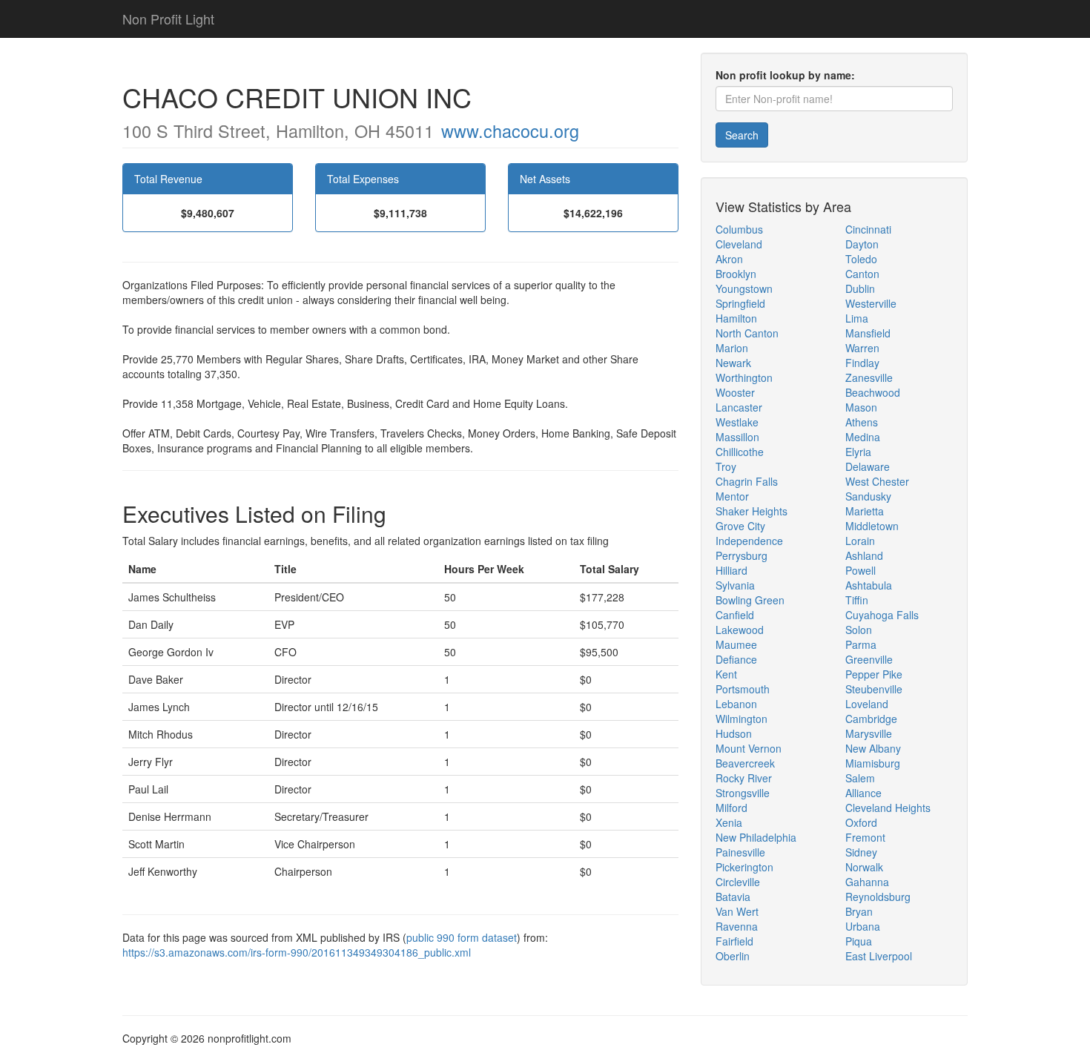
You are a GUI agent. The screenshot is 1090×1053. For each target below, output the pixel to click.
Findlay (862, 362)
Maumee (736, 644)
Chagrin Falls (747, 481)
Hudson (734, 733)
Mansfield (868, 333)
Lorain (860, 540)
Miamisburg (872, 763)
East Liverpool (878, 955)
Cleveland (739, 244)
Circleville (738, 881)
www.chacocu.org (510, 130)
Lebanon (736, 703)
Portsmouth (743, 688)
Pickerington (744, 866)
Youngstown (744, 288)
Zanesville (869, 377)
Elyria (858, 451)
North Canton (747, 333)
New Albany (873, 748)
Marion (732, 347)
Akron (729, 258)
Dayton (862, 244)
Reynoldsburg (878, 896)
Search (742, 135)
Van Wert (737, 911)
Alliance (863, 792)
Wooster (735, 392)
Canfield (735, 614)
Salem (860, 777)
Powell (860, 570)
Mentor (732, 496)
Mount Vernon (749, 748)
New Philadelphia (756, 837)
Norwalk (864, 866)
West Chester (877, 481)
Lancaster (739, 407)
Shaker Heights (751, 511)
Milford (731, 807)
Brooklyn (736, 273)
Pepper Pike (873, 674)
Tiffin (856, 599)
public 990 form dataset (461, 937)
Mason (861, 407)
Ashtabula (868, 585)
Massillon (737, 436)
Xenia (729, 822)
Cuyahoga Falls (882, 614)
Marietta (864, 511)
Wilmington (741, 718)
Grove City (740, 525)
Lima (856, 318)
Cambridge (871, 718)
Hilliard (731, 570)
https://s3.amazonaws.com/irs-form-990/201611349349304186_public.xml (296, 952)
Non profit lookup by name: (785, 74)
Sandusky (868, 496)
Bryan (859, 911)
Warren (862, 347)
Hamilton (736, 318)
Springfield (740, 303)
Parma (860, 644)
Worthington (744, 377)
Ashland (864, 555)
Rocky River (744, 777)
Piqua (858, 941)
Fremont (865, 837)
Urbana (862, 926)
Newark (733, 362)
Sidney (861, 852)
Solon (858, 629)
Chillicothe (740, 451)
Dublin (860, 288)
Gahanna (867, 881)
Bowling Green (750, 599)
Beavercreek (745, 763)
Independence (749, 540)
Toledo (861, 258)
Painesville (740, 852)
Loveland (866, 703)
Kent (726, 674)
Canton (862, 273)
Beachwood (872, 392)
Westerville (870, 303)
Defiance (736, 659)
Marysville (868, 733)
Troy (726, 466)
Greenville (869, 659)
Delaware (867, 466)
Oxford (861, 822)
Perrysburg (741, 555)
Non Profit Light (168, 18)
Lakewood (740, 629)
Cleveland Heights (888, 807)
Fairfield (734, 941)
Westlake (737, 422)
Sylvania (735, 585)
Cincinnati (868, 229)
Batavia (733, 896)
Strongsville (743, 792)
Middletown (872, 525)
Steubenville (873, 688)
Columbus (739, 229)
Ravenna (737, 926)
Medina (862, 436)
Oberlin (733, 955)
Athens (861, 422)
